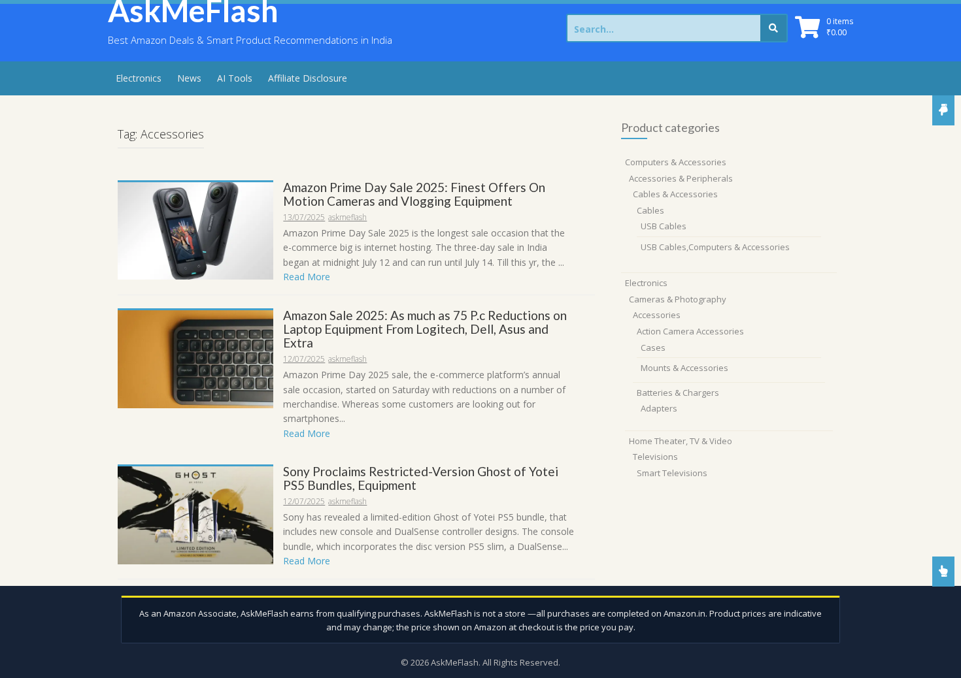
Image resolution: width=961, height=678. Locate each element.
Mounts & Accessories (684, 368)
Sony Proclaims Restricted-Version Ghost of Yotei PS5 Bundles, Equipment (420, 478)
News (189, 78)
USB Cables (663, 226)
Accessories (657, 315)
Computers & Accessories (675, 162)
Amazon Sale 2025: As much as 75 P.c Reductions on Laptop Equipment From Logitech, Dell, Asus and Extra (425, 329)
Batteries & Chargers (678, 392)
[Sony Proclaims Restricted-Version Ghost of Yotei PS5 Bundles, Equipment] (195, 514)
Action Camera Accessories (690, 331)
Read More (306, 276)
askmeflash (347, 217)
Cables (650, 210)
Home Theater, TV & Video (680, 441)
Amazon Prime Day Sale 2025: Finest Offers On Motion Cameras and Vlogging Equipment (414, 194)
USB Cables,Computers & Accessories (715, 247)
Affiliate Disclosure (307, 78)
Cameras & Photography (677, 299)
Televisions (655, 456)
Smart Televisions (672, 473)
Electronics (138, 78)
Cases (653, 347)
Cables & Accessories (675, 194)
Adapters (659, 408)
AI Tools (234, 78)
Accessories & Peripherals (681, 178)
